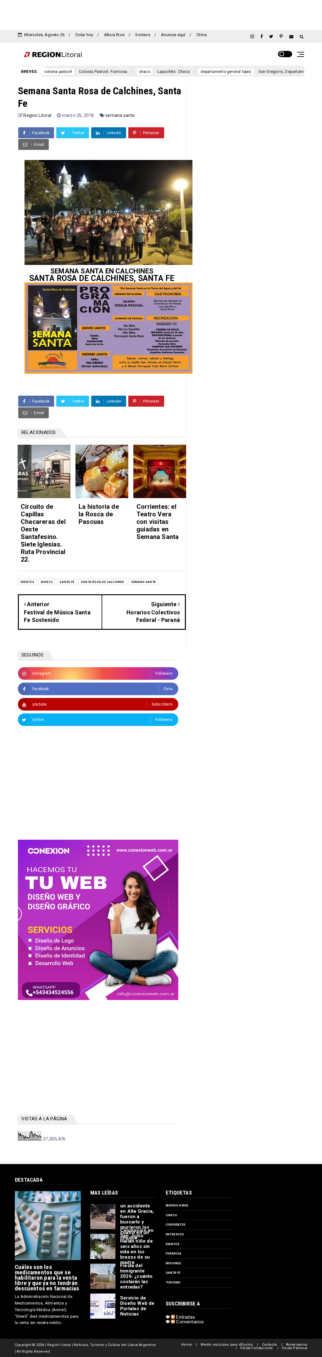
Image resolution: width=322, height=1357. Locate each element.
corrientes (176, 1224)
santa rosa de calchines (103, 582)
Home (186, 1344)
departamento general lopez (201, 71)
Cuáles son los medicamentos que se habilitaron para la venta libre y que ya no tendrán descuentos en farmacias (47, 1277)
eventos (27, 582)
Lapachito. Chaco (148, 71)
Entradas (185, 1317)
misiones (173, 1263)
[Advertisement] (161, 14)
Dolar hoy (84, 34)
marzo (47, 582)
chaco (119, 71)
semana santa (120, 115)
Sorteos (142, 34)
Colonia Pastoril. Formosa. (78, 71)
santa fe (66, 582)
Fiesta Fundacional (256, 1348)
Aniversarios (296, 1344)
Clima (201, 34)
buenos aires (177, 1205)
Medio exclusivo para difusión (227, 1344)
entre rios (175, 1234)
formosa (173, 1253)
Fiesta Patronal (294, 1348)
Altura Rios (114, 34)
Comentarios (189, 1322)
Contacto (269, 1344)
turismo (173, 1282)
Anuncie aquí (173, 34)
